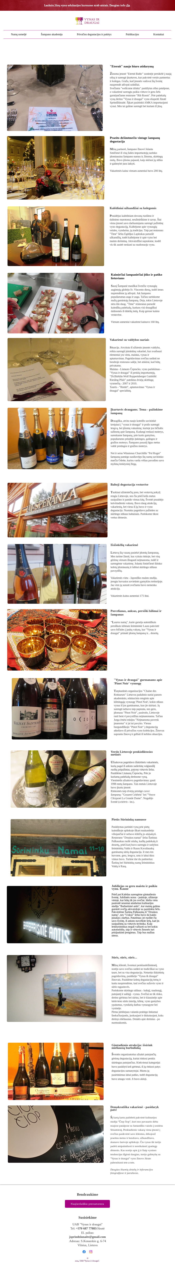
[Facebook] (84, 1252)
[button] (55, 98)
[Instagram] (91, 1252)
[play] (95, 128)
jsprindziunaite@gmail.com (87, 1236)
